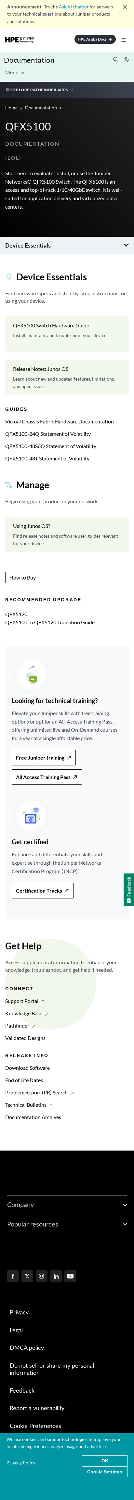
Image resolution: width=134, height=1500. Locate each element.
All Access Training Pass (43, 777)
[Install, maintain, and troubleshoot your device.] (67, 334)
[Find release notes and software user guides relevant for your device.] (67, 534)
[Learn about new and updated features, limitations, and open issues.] (67, 377)
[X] (27, 1276)
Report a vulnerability (37, 1408)
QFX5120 (16, 614)
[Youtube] (70, 1276)
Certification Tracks (39, 890)
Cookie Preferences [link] (35, 1426)
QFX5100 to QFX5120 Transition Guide (50, 622)
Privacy (19, 1313)
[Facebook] (13, 1276)
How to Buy (22, 577)
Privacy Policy (21, 1462)
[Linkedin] (56, 1276)
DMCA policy (27, 1348)
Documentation (29, 59)
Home (12, 107)
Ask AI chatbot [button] (73, 6)
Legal (16, 1331)
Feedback (22, 1391)
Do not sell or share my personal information (52, 1369)
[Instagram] (41, 1276)
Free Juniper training (40, 757)
